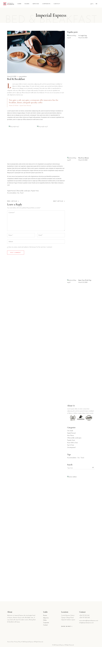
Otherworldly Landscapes (23, 190)
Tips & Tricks (70, 445)
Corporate (46, 622)
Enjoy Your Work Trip (84, 280)
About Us (46, 618)
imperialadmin (23, 76)
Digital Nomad (11, 190)
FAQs (45, 620)
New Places (70, 435)
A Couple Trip (82, 35)
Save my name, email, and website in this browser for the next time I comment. (30, 247)
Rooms (45, 615)
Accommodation (11, 193)
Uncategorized (71, 447)
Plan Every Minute (83, 158)
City (18, 193)
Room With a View (72, 442)
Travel (21, 193)
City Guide (70, 430)
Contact (45, 625)
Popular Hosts (35, 190)
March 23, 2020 (11, 76)
